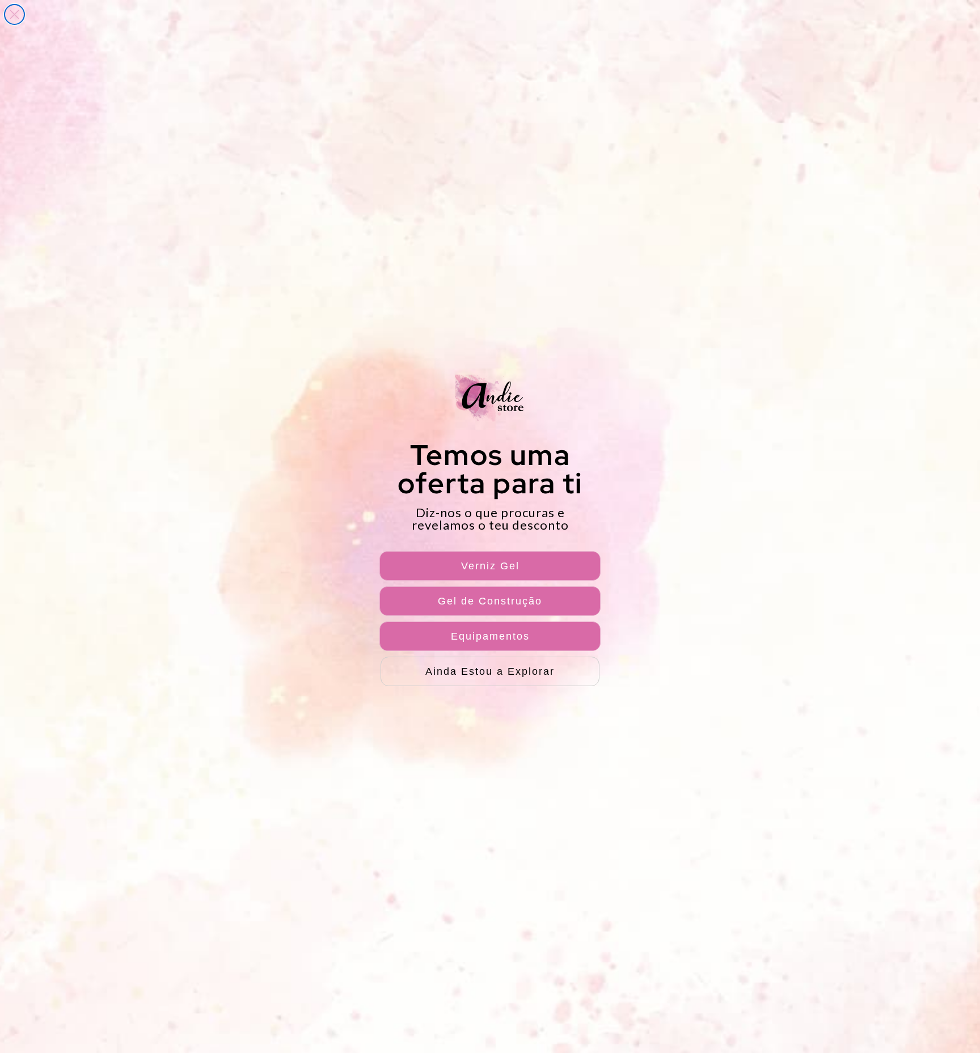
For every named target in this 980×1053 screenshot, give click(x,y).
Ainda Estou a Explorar (490, 671)
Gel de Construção (490, 601)
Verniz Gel (490, 566)
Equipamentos (490, 636)
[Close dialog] (14, 14)
